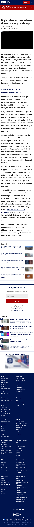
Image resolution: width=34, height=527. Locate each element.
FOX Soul (18, 431)
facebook (11, 509)
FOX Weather (19, 384)
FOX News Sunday (6, 394)
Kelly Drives (19, 450)
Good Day (4, 398)
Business (3, 462)
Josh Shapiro (19, 406)
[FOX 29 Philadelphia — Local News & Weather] (5, 2)
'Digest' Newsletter (6, 404)
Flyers (2, 428)
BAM (17, 444)
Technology (4, 469)
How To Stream (20, 421)
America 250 (4, 378)
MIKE (17, 442)
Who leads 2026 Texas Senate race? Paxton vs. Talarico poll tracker (12, 261)
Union (2, 434)
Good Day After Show (6, 400)
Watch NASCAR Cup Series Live (21, 488)
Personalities (4, 488)
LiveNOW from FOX (21, 425)
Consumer (4, 464)
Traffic (3, 406)
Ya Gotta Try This (5, 409)
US (11, 26)
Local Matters (19, 435)
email (23, 509)
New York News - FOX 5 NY (21, 468)
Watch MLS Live (20, 501)
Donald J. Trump (20, 404)
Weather (19, 376)
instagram (17, 509)
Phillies (3, 430)
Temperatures (19, 387)
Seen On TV (4, 411)
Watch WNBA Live (20, 499)
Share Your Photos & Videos (6, 452)
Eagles (3, 427)
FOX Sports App (5, 436)
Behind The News (20, 446)
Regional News (21, 460)
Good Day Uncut (5, 413)
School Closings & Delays (20, 381)
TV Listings (4, 490)
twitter (14, 509)
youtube (20, 509)
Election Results (20, 402)
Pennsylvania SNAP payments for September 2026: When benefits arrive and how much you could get (20, 321)
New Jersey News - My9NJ (20, 464)
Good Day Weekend (6, 402)
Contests (3, 442)
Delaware (3, 386)
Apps (2, 478)
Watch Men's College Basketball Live (21, 493)
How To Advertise (5, 486)
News (3, 376)
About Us (4, 476)
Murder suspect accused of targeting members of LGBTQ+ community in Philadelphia (21, 334)
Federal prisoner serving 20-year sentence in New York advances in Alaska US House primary (12, 276)
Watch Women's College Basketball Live (22, 496)
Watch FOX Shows (6, 450)
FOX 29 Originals (21, 440)
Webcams (18, 429)
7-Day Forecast (20, 378)
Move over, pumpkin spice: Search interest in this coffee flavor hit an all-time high (12, 268)
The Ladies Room (20, 454)
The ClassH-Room (6, 446)
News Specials (19, 427)
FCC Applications (5, 484)
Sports (3, 419)
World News (4, 392)
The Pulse (18, 456)
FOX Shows (4, 444)
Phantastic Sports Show (5, 422)
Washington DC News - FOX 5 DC (22, 471)
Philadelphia (4, 380)
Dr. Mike (3, 415)
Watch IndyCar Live (21, 490)
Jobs (2, 491)
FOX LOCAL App (20, 462)
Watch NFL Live (20, 480)
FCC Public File (5, 482)
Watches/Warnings (20, 389)
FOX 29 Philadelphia (5, 26)
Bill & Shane (19, 448)
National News (5, 390)
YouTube (18, 433)
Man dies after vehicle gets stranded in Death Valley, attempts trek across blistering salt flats (12, 248)
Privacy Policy (18, 308)
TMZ (2, 448)
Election (18, 400)
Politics (18, 398)
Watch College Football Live (22, 482)
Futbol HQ (3, 425)
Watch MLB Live (20, 485)
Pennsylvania (4, 382)
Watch (18, 419)
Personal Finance (5, 468)
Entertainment (6, 440)
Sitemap (3, 493)
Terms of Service (18, 310)
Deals (2, 466)
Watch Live (26, 2)
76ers (2, 432)
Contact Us (4, 480)
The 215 (18, 452)
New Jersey (4, 384)
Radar (17, 386)
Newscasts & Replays (21, 423)
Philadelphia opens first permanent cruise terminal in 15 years (11, 254)
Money (3, 460)
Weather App (19, 391)
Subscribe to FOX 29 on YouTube (15, 354)
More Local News (5, 388)
